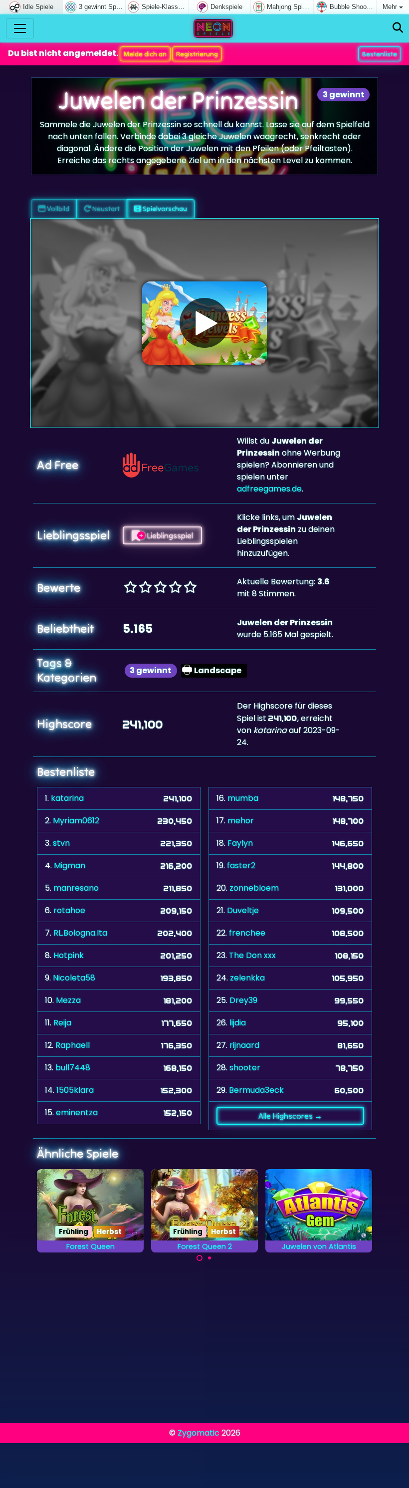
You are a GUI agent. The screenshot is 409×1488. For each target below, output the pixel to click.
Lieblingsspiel (169, 535)
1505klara (75, 1090)
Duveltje (243, 910)
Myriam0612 (76, 820)
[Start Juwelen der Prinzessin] (204, 323)
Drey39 (243, 1000)
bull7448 (72, 1067)
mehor (240, 820)
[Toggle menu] (20, 28)
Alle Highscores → (290, 1116)
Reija (62, 1022)
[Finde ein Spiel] (398, 28)
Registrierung (197, 53)
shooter (244, 1067)
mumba (242, 798)
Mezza (68, 1000)
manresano (76, 888)
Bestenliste (379, 53)
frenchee (247, 933)
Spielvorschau (164, 208)
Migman (69, 865)
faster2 (241, 865)
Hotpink (68, 955)
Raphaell (72, 1045)
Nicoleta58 (74, 978)
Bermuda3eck (256, 1090)
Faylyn (240, 843)
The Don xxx (252, 955)
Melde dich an (145, 53)
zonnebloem (254, 888)
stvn (61, 843)
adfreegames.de (269, 489)
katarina (67, 798)
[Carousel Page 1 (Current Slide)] (200, 1258)
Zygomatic (198, 1433)
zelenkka (247, 978)
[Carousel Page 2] (209, 1258)
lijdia (237, 1022)
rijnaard (244, 1045)
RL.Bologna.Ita (80, 933)
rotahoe (69, 910)
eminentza (77, 1112)
